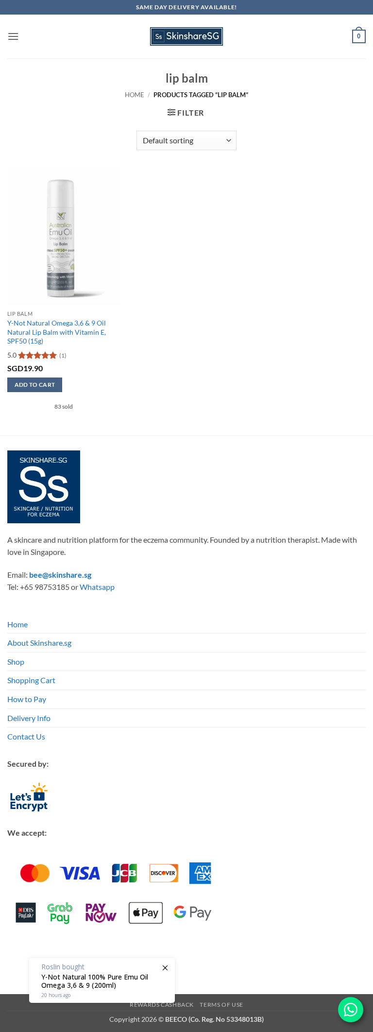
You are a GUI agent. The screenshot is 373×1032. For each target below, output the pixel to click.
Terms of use (221, 1004)
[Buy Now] (102, 980)
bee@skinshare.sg (60, 574)
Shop (15, 661)
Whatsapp (97, 586)
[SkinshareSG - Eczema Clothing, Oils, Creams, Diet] (186, 36)
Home (134, 95)
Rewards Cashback (162, 1004)
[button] (13, 36)
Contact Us (26, 736)
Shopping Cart (31, 680)
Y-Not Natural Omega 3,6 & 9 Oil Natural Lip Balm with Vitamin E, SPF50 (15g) (56, 332)
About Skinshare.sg (39, 642)
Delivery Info (29, 717)
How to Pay (26, 699)
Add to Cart (35, 384)
